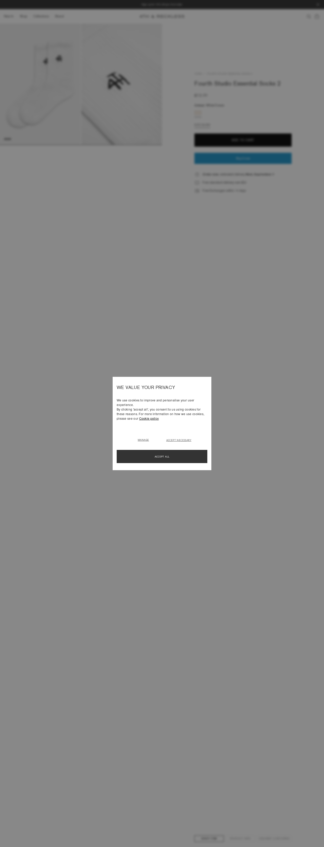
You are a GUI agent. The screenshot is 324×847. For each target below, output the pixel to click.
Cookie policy (149, 418)
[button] (145, 439)
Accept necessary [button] (178, 440)
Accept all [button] (162, 456)
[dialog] (162, 423)
